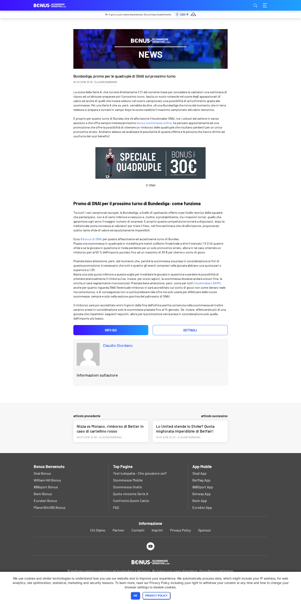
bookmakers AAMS (208, 283)
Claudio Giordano (118, 345)
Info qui (111, 330)
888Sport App (202, 487)
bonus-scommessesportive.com (56, 5)
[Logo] (150, 562)
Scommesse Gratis (127, 487)
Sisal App (199, 473)
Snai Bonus (42, 473)
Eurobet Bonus (45, 500)
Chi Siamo (97, 530)
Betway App (201, 494)
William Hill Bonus (47, 480)
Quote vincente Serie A (130, 494)
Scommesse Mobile (128, 480)
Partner (118, 530)
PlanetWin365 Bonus (49, 507)
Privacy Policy (180, 530)
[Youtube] (151, 546)
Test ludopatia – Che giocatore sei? (140, 473)
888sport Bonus (46, 487)
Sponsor (204, 530)
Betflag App (201, 480)
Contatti (138, 530)
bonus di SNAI (92, 239)
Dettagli (190, 330)
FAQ (116, 507)
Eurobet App (202, 507)
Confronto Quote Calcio (131, 500)
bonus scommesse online (154, 123)
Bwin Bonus (43, 494)
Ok (135, 595)
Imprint (157, 530)
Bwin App (199, 500)
